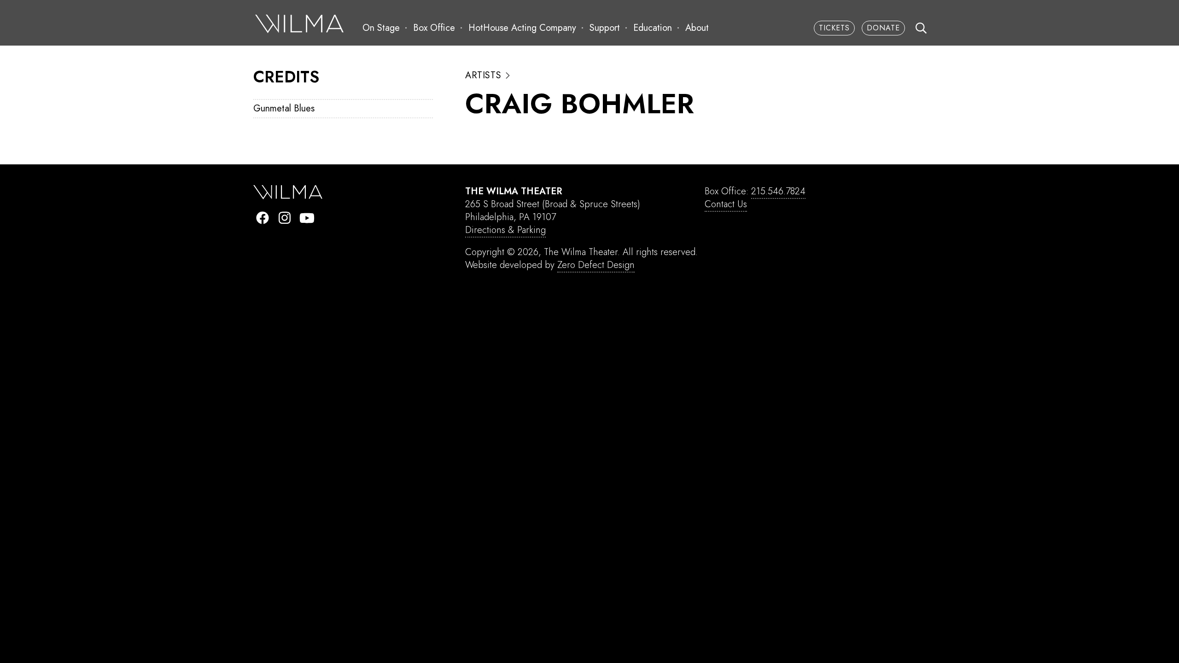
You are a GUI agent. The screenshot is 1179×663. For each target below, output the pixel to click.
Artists (483, 75)
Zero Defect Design (596, 265)
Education (652, 28)
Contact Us (726, 204)
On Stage (381, 28)
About (697, 28)
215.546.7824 (778, 191)
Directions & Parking (505, 230)
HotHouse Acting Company (522, 28)
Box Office (434, 28)
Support (605, 28)
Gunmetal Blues (284, 108)
